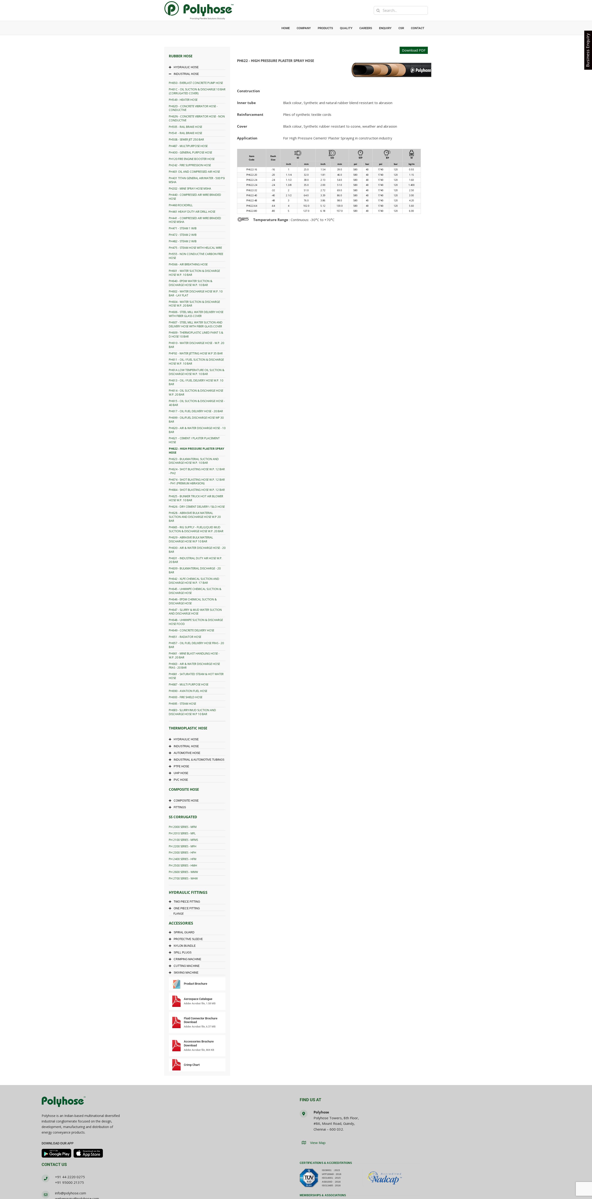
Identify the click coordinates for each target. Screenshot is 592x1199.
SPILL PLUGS (182, 952)
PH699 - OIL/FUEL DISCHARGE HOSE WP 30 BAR (196, 420)
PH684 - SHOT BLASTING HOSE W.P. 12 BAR (197, 490)
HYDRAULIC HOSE (186, 67)
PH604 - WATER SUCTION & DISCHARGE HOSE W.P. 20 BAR (194, 304)
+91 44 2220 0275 (70, 1176)
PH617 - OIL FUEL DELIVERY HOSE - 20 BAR (196, 411)
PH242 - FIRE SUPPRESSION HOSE (190, 165)
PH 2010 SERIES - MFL (182, 833)
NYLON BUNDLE (185, 945)
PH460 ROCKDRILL (181, 205)
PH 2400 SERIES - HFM (182, 859)
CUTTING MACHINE (187, 966)
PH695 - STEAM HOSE (182, 704)
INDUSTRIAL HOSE (186, 74)
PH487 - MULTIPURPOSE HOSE (188, 146)
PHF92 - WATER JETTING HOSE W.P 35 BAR (196, 353)
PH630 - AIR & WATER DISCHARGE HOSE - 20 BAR (197, 550)
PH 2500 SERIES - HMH (183, 865)
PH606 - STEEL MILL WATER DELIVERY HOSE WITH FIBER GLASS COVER (196, 314)
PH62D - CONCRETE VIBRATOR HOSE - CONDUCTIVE (193, 108)
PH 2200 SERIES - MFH (182, 846)
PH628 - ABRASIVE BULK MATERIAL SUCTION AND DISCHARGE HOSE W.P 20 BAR (195, 517)
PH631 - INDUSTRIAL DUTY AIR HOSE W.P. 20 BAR (195, 560)
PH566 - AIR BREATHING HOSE (188, 264)
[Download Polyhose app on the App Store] (88, 1153)
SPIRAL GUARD (184, 932)
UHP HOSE (181, 773)
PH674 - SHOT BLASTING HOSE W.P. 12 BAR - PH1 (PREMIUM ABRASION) (197, 482)
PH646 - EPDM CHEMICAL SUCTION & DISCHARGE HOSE (193, 601)
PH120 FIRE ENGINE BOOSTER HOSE (192, 159)
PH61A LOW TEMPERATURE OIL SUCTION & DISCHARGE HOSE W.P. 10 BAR (196, 372)
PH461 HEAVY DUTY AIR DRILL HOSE (192, 212)
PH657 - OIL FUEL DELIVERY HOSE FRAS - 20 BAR (196, 645)
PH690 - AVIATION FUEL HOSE (188, 691)
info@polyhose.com (70, 1193)
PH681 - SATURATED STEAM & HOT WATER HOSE (196, 676)
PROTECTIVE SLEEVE (188, 939)
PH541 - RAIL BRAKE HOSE (185, 133)
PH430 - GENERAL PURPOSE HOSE (190, 152)
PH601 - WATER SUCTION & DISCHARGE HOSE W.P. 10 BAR (194, 273)
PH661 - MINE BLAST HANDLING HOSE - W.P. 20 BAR (194, 655)
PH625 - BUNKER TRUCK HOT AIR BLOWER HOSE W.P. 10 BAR (196, 498)
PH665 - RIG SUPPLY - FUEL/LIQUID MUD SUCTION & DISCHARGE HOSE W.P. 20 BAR (196, 529)
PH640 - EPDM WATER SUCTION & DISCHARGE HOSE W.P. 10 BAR (190, 283)
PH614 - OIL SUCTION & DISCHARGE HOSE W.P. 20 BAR (196, 393)
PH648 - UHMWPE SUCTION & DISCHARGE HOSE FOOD (196, 622)
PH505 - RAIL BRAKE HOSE (185, 127)
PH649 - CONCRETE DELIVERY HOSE (191, 630)
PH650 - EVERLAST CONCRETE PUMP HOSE (196, 83)
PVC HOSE (181, 779)
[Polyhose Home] (64, 1102)
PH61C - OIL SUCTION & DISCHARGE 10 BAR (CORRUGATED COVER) (197, 91)
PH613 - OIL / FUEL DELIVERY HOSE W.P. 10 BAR (196, 382)
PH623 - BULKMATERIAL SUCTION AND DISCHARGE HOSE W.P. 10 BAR (194, 461)
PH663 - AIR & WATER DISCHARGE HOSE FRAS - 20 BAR (194, 666)
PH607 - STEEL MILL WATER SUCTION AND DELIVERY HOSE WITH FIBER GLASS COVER (195, 324)
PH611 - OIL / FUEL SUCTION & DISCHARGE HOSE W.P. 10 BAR (196, 362)
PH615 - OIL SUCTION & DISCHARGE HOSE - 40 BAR (197, 403)
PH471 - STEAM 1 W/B (183, 228)
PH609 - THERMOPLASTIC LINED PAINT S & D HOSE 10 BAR (196, 334)
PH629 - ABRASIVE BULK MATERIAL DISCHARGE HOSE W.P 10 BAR (191, 539)
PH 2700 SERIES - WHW (183, 878)
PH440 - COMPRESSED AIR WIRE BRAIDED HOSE (195, 197)
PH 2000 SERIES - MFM (183, 827)
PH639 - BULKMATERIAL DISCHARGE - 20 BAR (195, 570)
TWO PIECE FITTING (187, 901)
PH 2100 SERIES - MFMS (183, 840)
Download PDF (414, 50)
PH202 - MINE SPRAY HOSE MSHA (190, 189)
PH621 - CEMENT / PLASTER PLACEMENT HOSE (194, 440)
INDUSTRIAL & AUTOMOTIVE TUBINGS (199, 759)
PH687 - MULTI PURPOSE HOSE (188, 684)
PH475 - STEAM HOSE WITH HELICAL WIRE (195, 248)
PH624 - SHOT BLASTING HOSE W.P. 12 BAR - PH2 (197, 471)
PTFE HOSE (181, 766)
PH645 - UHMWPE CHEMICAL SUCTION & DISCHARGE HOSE (195, 591)
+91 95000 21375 (69, 1182)
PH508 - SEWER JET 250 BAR (186, 139)
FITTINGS (180, 807)
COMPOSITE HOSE (186, 800)
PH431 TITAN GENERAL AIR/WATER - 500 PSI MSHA (197, 180)
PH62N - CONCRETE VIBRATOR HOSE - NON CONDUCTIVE (197, 118)
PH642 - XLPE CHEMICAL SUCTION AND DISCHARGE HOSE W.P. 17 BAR (194, 581)
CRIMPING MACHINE (187, 959)
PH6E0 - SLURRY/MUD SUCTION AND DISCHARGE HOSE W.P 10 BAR (192, 712)
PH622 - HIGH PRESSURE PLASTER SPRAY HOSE (196, 451)
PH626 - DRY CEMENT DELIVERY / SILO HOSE (197, 507)
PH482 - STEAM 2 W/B (183, 241)
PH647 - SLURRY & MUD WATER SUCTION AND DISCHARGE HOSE (195, 612)
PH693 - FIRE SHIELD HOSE (185, 697)
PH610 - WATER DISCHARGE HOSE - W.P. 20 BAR (196, 345)
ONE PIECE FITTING (187, 908)
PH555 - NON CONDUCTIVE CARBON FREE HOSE (196, 256)
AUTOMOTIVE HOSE (187, 753)
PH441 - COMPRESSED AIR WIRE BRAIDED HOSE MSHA (195, 220)
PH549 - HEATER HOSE (183, 100)
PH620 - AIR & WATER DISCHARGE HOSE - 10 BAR (197, 430)
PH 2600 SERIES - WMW (183, 872)
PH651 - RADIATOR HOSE (185, 637)
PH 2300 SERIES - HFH (182, 853)
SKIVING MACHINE (186, 972)
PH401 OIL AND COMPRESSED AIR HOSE (194, 172)
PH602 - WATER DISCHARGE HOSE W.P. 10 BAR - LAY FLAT (195, 293)
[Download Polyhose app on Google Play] (56, 1153)
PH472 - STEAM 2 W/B (183, 235)
